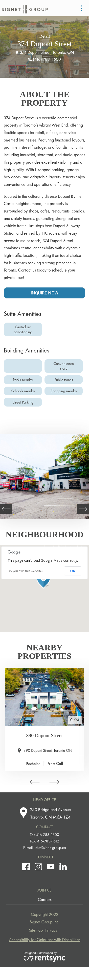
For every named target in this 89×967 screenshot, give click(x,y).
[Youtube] (50, 867)
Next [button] (83, 509)
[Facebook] (26, 867)
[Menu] (82, 8)
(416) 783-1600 (47, 59)
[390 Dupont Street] (44, 697)
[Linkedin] (63, 867)
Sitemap (36, 930)
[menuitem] (44, 899)
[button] (44, 580)
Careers (44, 899)
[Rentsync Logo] (44, 957)
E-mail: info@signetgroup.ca (44, 847)
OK (72, 570)
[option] (44, 476)
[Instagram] (38, 867)
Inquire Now (44, 292)
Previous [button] (6, 509)
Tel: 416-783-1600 (44, 834)
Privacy (51, 930)
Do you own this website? (25, 571)
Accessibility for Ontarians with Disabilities (44, 939)
